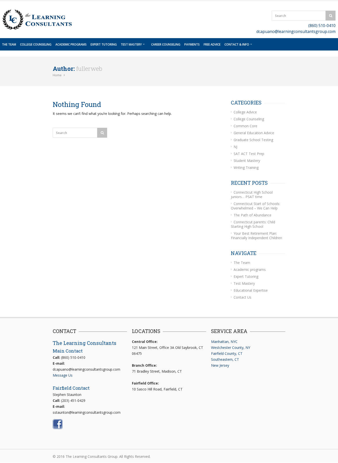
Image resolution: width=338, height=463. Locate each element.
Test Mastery (131, 44)
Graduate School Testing (253, 139)
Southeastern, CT (225, 359)
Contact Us (242, 297)
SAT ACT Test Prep (249, 153)
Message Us (62, 375)
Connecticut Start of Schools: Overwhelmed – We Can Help (255, 205)
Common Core (245, 126)
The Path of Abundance (252, 215)
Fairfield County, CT (226, 353)
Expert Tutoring (104, 44)
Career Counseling (165, 44)
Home (57, 75)
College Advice (245, 112)
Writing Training (246, 167)
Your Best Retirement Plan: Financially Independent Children (256, 235)
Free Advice (212, 44)
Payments (192, 44)
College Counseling (35, 44)
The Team (9, 44)
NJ (235, 146)
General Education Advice (254, 132)
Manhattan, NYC (224, 341)
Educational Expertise (251, 290)
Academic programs (71, 44)
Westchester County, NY (230, 347)
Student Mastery (247, 160)
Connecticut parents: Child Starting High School (253, 224)
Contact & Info (236, 44)
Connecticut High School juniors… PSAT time (252, 194)
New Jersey (220, 365)
